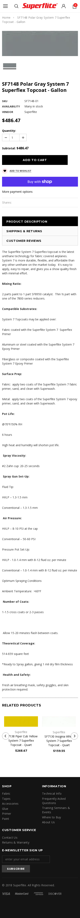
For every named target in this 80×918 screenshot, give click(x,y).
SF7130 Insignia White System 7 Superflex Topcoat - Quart (59, 740)
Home (6, 17)
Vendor (7, 112)
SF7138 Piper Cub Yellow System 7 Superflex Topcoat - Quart (21, 740)
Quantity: (9, 131)
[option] (40, 43)
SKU (4, 101)
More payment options (17, 192)
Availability (11, 106)
